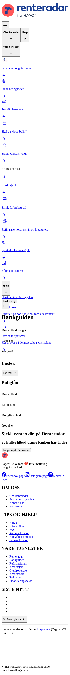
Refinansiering (18, 563)
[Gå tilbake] (5, 306)
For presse (15, 506)
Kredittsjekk (16, 567)
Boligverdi (15, 577)
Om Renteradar (18, 495)
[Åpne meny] (5, 24)
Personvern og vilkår (22, 499)
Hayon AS (43, 629)
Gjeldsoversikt (18, 570)
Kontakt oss (16, 502)
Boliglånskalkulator (21, 536)
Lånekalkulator (18, 540)
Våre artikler (17, 526)
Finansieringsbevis (20, 581)
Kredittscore (16, 574)
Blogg (13, 522)
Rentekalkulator (19, 533)
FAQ (12, 529)
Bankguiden (16, 560)
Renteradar (16, 556)
